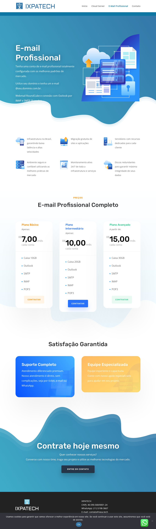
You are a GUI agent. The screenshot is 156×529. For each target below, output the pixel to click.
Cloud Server (98, 6)
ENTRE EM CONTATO (78, 469)
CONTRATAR (34, 299)
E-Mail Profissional (118, 6)
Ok (78, 524)
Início (84, 6)
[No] (152, 520)
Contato (136, 6)
